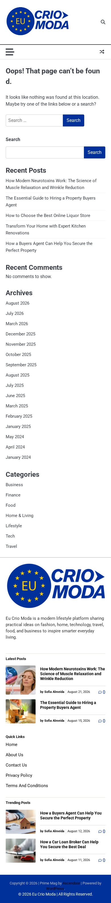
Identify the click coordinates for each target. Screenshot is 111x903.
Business (14, 484)
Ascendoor (71, 883)
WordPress (55, 888)
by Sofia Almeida (52, 692)
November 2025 (21, 344)
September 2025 (21, 364)
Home (11, 744)
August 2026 (17, 303)
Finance (13, 495)
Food (10, 505)
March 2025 (17, 406)
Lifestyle (14, 525)
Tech (10, 536)
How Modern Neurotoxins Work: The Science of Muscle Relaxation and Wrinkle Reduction (72, 674)
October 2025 (18, 354)
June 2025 (15, 395)
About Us (14, 754)
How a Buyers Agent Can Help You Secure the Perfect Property (71, 815)
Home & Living (19, 515)
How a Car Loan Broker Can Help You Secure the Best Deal (69, 844)
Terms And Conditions (27, 785)
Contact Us (16, 765)
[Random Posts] (102, 52)
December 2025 (20, 334)
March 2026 (17, 323)
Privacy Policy (19, 775)
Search (13, 139)
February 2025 (19, 416)
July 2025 (15, 385)
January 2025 (18, 426)
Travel (11, 546)
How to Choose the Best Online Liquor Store (48, 215)
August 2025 (17, 375)
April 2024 (15, 447)
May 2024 (15, 436)
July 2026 (15, 313)
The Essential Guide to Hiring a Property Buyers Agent (68, 705)
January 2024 (18, 457)
